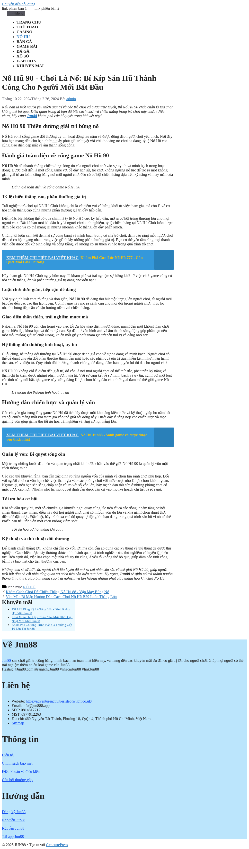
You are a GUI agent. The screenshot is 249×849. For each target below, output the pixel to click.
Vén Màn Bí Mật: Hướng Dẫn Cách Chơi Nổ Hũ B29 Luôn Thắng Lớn (61, 597)
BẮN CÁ (24, 41)
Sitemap (18, 723)
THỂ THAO (27, 27)
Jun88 (6, 660)
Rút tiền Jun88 (13, 828)
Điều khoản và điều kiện (21, 771)
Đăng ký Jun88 (14, 812)
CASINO (24, 32)
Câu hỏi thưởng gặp (17, 780)
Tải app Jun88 (13, 836)
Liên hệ (8, 755)
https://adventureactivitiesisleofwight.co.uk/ (59, 701)
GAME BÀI (27, 46)
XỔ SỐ (23, 56)
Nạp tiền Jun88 (13, 820)
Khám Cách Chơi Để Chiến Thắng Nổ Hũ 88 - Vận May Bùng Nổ (57, 592)
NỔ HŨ (23, 36)
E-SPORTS (26, 61)
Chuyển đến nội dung (18, 4)
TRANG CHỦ (29, 22)
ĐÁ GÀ (23, 51)
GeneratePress (57, 845)
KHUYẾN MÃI (30, 66)
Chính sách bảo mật (17, 763)
